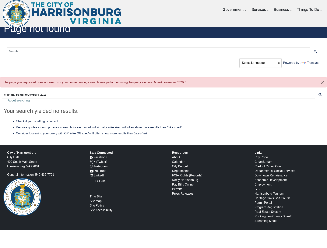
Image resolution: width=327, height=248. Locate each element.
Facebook (100, 157)
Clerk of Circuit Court (269, 166)
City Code (261, 157)
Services (258, 9)
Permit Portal (263, 202)
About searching (19, 100)
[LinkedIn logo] (91, 175)
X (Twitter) (100, 161)
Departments (180, 170)
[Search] (320, 94)
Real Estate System (268, 211)
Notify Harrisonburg (185, 180)
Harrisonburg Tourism (269, 193)
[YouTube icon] (91, 170)
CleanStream (263, 161)
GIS (257, 189)
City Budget (180, 166)
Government (233, 9)
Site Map (96, 201)
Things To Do (308, 9)
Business (281, 9)
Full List (100, 180)
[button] (322, 82)
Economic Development (271, 180)
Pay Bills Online (183, 184)
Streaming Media (266, 220)
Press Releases (182, 193)
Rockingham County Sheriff (273, 216)
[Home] (63, 13)
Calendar (178, 161)
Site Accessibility (101, 210)
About (176, 157)
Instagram (100, 166)
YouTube (100, 170)
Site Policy (97, 205)
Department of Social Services (275, 170)
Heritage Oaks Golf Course (273, 198)
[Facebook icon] (91, 157)
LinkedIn (99, 175)
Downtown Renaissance (271, 175)
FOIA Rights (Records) (187, 175)
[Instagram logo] (91, 166)
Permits (177, 189)
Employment (263, 184)
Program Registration (269, 207)
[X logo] (91, 161)
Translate (313, 62)
